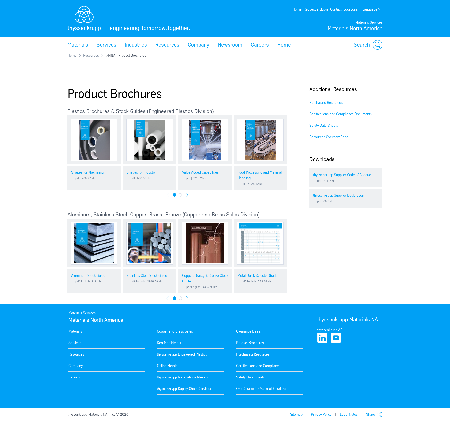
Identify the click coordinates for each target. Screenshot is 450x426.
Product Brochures (250, 343)
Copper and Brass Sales (175, 331)
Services (106, 44)
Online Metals (167, 365)
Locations (350, 9)
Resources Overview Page (328, 137)
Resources (167, 44)
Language (369, 9)
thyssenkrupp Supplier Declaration (338, 195)
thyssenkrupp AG (330, 330)
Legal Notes (349, 414)
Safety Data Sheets (323, 125)
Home (297, 9)
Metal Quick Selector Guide (257, 275)
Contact (335, 9)
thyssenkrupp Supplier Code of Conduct (342, 175)
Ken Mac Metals (169, 343)
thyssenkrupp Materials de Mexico (182, 377)
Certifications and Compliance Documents (340, 114)
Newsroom (230, 44)
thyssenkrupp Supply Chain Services (184, 388)
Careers (260, 44)
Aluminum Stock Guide (88, 275)
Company (198, 44)
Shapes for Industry (141, 172)
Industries (136, 44)
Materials (78, 44)
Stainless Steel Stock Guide (147, 275)
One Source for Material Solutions (261, 388)
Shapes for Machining (87, 172)
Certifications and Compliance (258, 365)
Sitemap (296, 414)
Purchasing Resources (326, 102)
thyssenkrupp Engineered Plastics (182, 354)
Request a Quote (316, 9)
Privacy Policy (321, 414)
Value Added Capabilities (200, 172)
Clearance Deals (248, 331)
